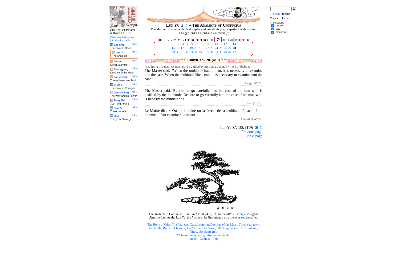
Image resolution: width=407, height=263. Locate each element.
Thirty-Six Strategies (203, 231)
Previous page (251, 132)
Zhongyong (121, 69)
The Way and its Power (201, 228)
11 (221, 44)
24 (216, 48)
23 (212, 48)
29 (173, 52)
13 (230, 44)
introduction (214, 235)
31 (182, 52)
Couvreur (281, 32)
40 (225, 52)
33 (191, 52)
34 (195, 52)
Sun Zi (118, 108)
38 (216, 52)
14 (234, 44)
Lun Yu (120, 52)
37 (212, 52)
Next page (254, 136)
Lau (278, 28)
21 (200, 48)
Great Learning (199, 224)
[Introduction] (181, 25)
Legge (279, 25)
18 (186, 48)
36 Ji (116, 115)
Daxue (118, 61)
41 (230, 52)
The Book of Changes (171, 228)
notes (200, 235)
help (193, 235)
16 (177, 48)
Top (215, 238)
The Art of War (248, 228)
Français (242, 214)
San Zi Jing (121, 77)
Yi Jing (118, 84)
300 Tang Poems (227, 228)
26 (225, 48)
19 (191, 48)
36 (207, 52)
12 (225, 44)
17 (182, 48)
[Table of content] (186, 25)
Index (193, 238)
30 (177, 52)
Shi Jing (119, 44)
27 (230, 48)
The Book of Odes (159, 224)
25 (221, 48)
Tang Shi (119, 100)
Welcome (183, 235)
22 (207, 48)
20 (195, 48)
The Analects (180, 224)
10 (216, 44)
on (232, 214)
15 (173, 48)
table (226, 235)
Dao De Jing (121, 92)
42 (234, 52)
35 (200, 52)
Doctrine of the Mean (223, 224)
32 (186, 52)
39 (221, 52)
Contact (205, 238)
